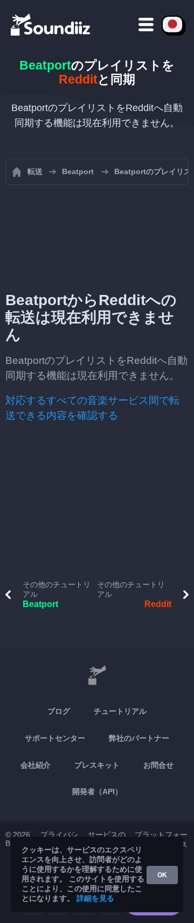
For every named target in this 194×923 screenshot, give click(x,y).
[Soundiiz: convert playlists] (97, 675)
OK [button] (162, 875)
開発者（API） (97, 791)
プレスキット (97, 765)
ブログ (58, 711)
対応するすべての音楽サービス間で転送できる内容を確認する (92, 408)
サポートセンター (55, 738)
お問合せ (158, 765)
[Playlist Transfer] (51, 24)
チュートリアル (120, 711)
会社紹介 (35, 765)
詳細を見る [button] (95, 898)
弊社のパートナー (139, 738)
